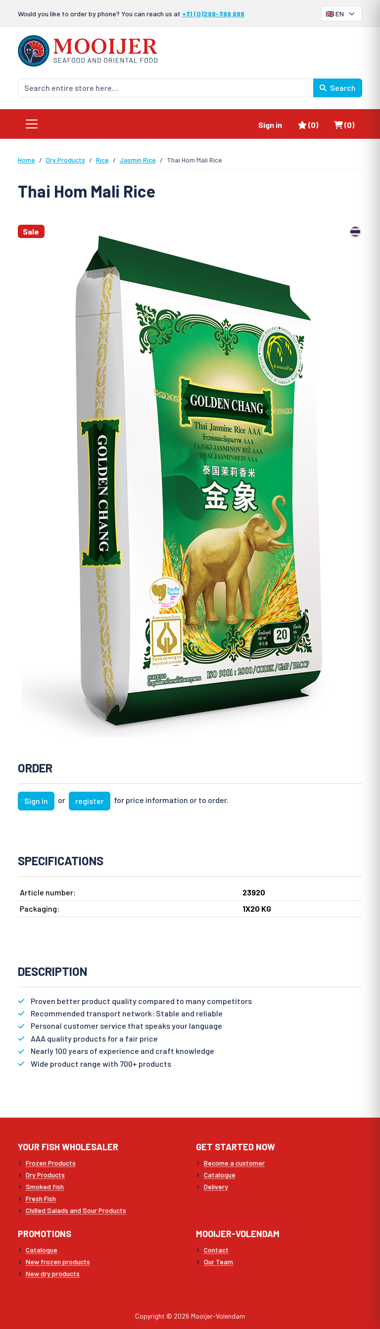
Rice (102, 160)
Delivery (216, 1186)
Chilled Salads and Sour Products (76, 1210)
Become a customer (234, 1163)
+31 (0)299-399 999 (213, 13)
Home (26, 160)
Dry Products (65, 160)
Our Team (218, 1261)
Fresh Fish (41, 1198)
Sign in (270, 124)
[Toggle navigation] (32, 124)
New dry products (53, 1273)
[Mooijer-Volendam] (87, 49)
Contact (216, 1250)
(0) (317, 124)
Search (342, 87)
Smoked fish (45, 1186)
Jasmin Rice (138, 160)
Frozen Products (51, 1163)
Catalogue (220, 1174)
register (89, 800)
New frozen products (58, 1261)
